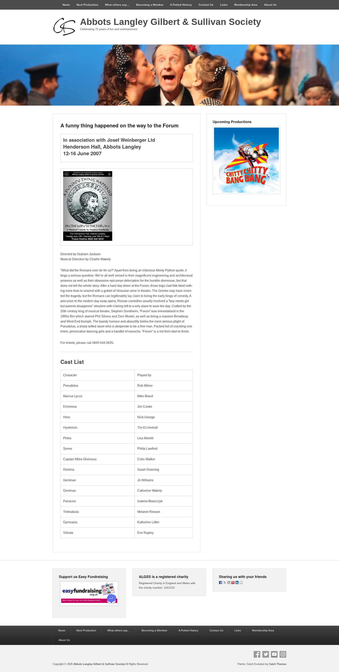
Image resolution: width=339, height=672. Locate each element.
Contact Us (206, 4)
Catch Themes (277, 664)
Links (224, 4)
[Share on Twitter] (224, 582)
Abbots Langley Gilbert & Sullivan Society (170, 22)
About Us (270, 4)
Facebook (257, 654)
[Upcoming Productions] (246, 160)
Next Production (87, 4)
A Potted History (181, 4)
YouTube (274, 654)
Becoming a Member (149, 4)
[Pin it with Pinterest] (232, 582)
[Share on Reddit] (228, 582)
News (66, 4)
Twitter (265, 654)
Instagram (283, 654)
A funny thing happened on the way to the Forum (119, 125)
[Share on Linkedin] (237, 582)
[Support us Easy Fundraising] (89, 593)
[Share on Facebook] (220, 582)
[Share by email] (241, 582)
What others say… (117, 4)
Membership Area (245, 4)
